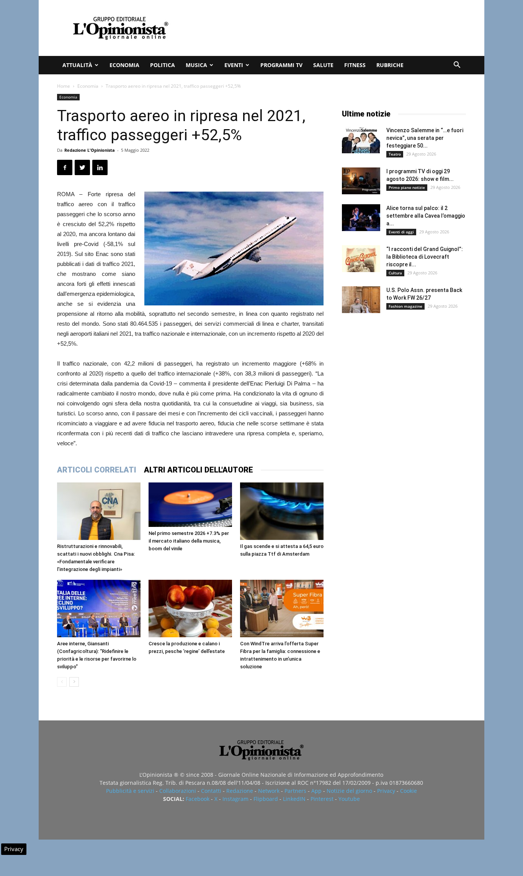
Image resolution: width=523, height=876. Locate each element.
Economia (124, 65)
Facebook (197, 798)
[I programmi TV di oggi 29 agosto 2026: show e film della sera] (361, 180)
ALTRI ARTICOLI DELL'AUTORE (198, 469)
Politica (162, 65)
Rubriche (390, 65)
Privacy (386, 790)
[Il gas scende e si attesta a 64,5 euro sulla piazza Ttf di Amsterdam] (282, 511)
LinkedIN (294, 798)
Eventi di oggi (401, 232)
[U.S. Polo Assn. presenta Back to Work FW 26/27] (361, 299)
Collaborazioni (177, 790)
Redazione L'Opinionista (89, 150)
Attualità (77, 65)
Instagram (235, 798)
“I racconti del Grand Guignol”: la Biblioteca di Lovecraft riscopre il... (424, 256)
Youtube (349, 798)
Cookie (408, 790)
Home (63, 86)
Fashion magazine (405, 306)
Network (268, 790)
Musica (196, 65)
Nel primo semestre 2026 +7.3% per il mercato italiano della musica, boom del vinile (189, 540)
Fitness (355, 65)
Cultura (395, 273)
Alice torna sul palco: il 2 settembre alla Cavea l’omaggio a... (425, 215)
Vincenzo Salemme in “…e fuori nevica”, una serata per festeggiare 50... (424, 138)
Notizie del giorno (349, 790)
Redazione (239, 790)
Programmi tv (281, 65)
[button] (457, 65)
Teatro (395, 154)
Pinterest (322, 798)
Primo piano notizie (407, 187)
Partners (295, 790)
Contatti (211, 790)
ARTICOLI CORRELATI (96, 469)
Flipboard (265, 798)
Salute (323, 65)
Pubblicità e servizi (130, 790)
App (316, 790)
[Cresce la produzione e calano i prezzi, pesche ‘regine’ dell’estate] (190, 608)
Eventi (233, 65)
